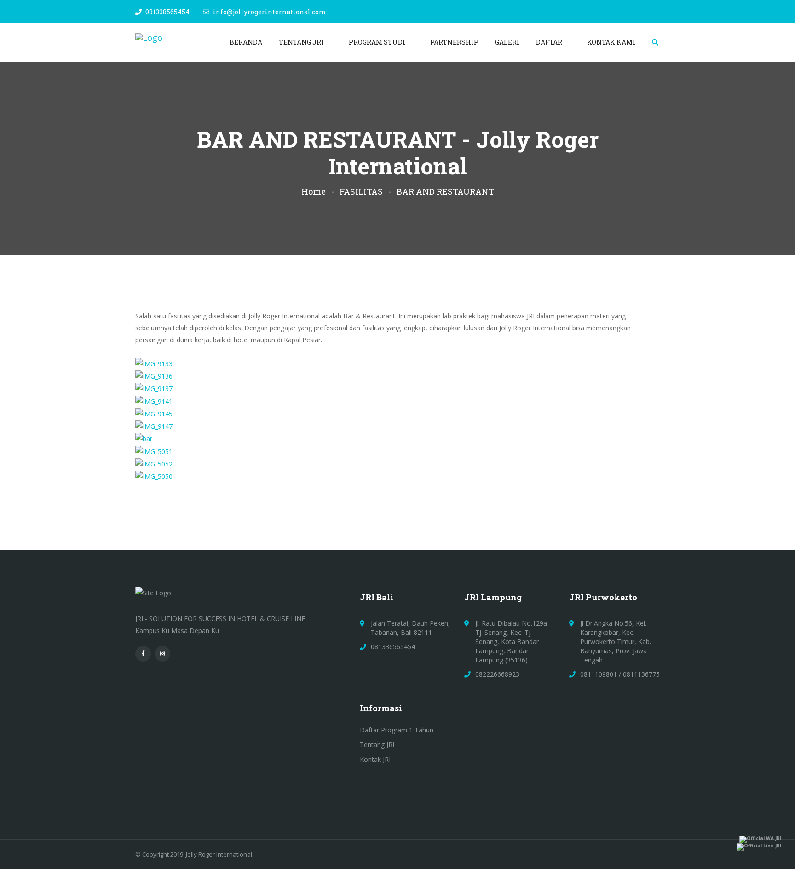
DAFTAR (550, 42)
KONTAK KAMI (611, 42)
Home (313, 191)
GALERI (507, 42)
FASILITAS (361, 191)
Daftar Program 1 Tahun (396, 729)
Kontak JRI (375, 759)
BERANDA (246, 42)
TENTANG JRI (302, 42)
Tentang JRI (377, 744)
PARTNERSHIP (454, 42)
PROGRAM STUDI (378, 42)
